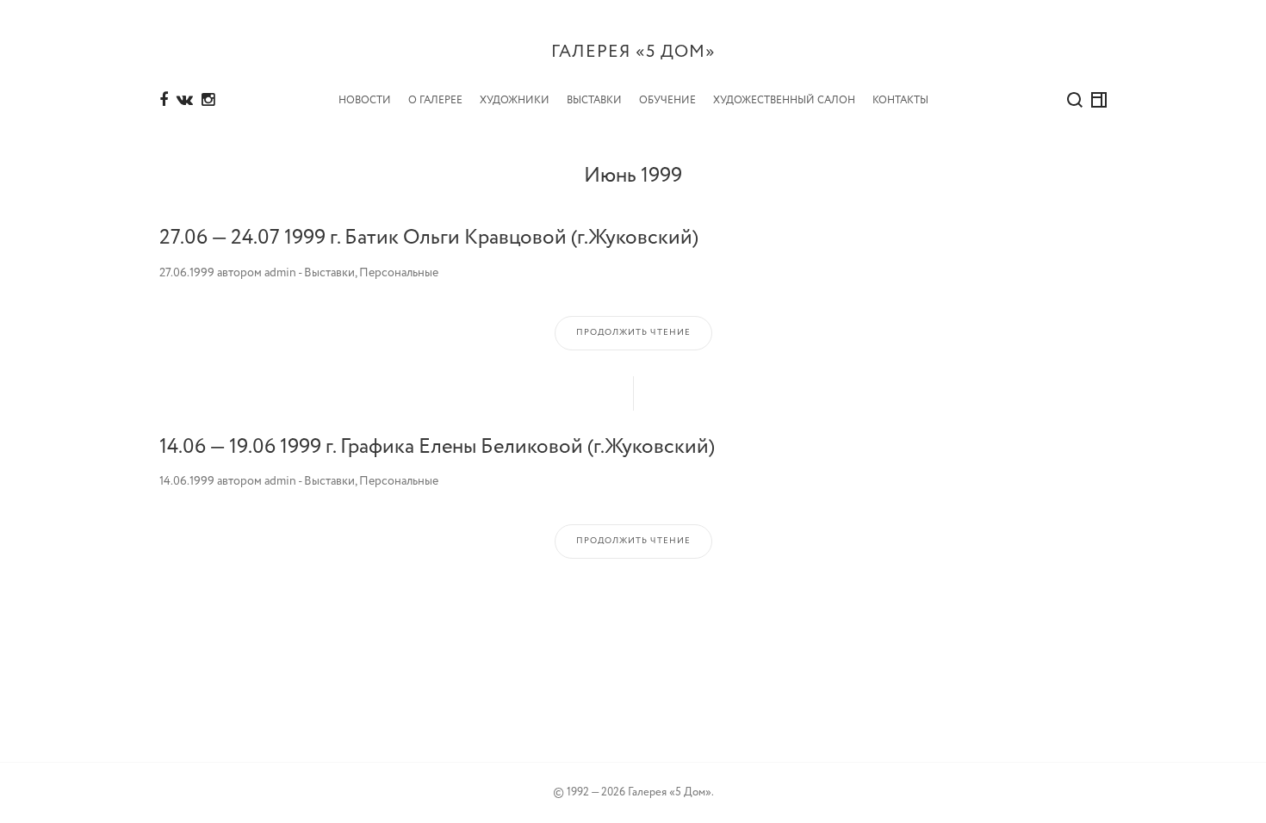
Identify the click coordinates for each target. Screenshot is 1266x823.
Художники (514, 100)
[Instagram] (208, 100)
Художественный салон (784, 100)
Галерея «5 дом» (633, 52)
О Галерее (435, 100)
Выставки (594, 100)
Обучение (667, 100)
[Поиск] (1075, 100)
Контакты (900, 100)
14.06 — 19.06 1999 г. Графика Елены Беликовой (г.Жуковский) (437, 447)
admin (280, 273)
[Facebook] (163, 100)
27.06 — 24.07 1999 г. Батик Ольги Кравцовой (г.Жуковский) (428, 238)
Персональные (398, 273)
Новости (364, 100)
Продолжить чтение (633, 332)
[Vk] (185, 100)
